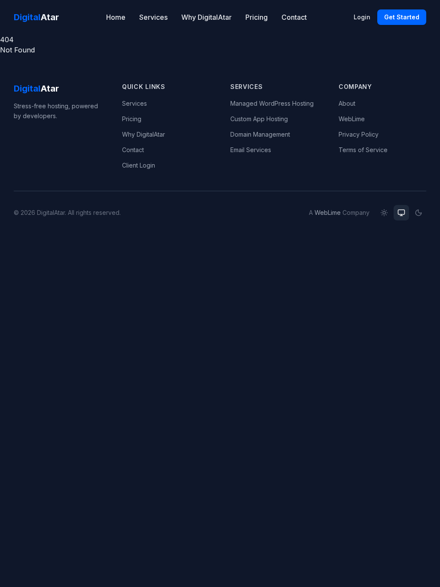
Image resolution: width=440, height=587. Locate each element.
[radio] (384, 212)
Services (153, 17)
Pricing (256, 17)
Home (115, 17)
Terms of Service (363, 149)
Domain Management (260, 134)
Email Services (250, 149)
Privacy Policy (359, 134)
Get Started (401, 17)
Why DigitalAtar (206, 17)
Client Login (138, 165)
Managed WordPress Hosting (272, 103)
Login (362, 17)
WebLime (352, 118)
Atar (36, 17)
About (347, 103)
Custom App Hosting (259, 118)
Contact (294, 17)
